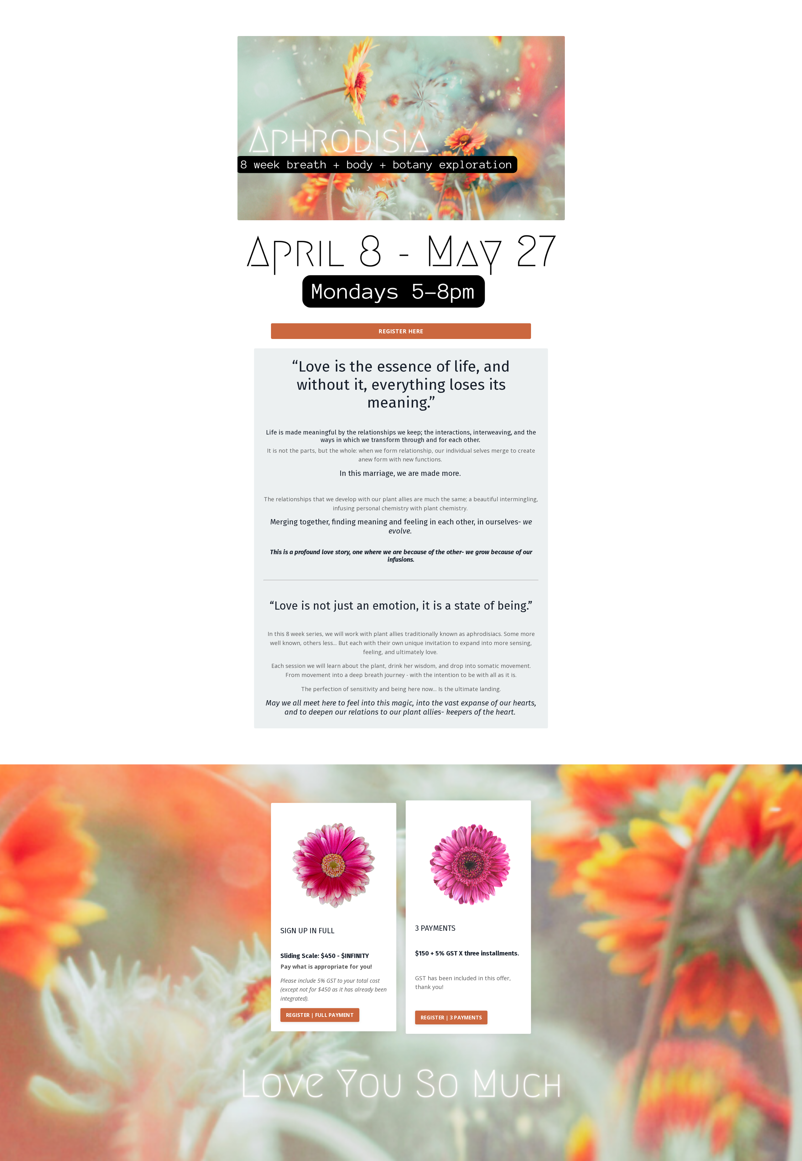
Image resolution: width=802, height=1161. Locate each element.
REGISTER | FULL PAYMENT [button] (320, 1015)
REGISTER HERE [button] (400, 331)
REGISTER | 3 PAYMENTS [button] (451, 1017)
